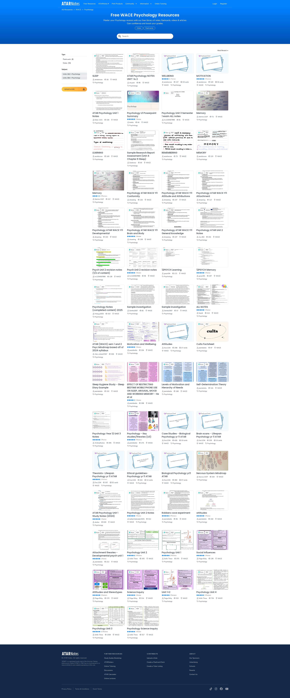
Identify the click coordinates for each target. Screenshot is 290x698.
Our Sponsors (194, 658)
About (192, 654)
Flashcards (149, 28)
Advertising (193, 662)
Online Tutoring (109, 666)
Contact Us (193, 674)
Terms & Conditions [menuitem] (82, 689)
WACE (78, 9)
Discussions (108, 670)
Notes (139, 28)
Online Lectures (110, 678)
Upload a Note (152, 658)
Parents (192, 670)
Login (215, 4)
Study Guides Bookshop (112, 658)
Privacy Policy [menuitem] (66, 689)
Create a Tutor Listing (154, 666)
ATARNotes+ (109, 662)
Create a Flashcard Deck (156, 662)
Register (223, 4)
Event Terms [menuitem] (97, 689)
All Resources (67, 9)
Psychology (88, 9)
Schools (192, 666)
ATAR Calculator (110, 674)
